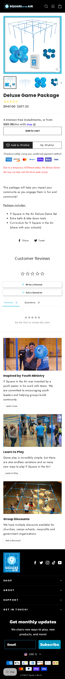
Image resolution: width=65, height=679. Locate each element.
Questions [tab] (30, 302)
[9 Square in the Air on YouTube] (60, 562)
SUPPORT (11, 600)
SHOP (7, 580)
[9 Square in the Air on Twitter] (41, 562)
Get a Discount (13, 540)
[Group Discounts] (32, 497)
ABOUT (9, 590)
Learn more (11, 406)
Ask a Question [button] (34, 292)
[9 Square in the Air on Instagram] (47, 562)
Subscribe (49, 644)
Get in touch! (15, 609)
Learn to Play (12, 473)
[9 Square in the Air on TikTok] (54, 562)
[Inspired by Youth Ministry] (32, 354)
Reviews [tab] (8, 302)
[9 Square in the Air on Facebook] (35, 562)
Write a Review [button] (34, 284)
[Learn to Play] (32, 430)
